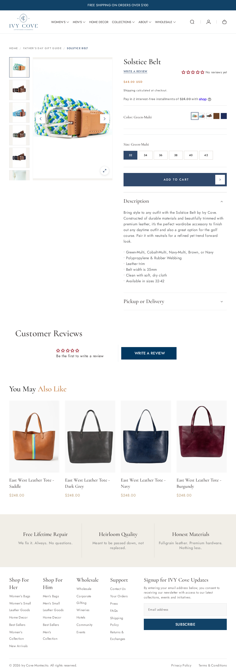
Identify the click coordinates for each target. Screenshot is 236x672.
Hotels (81, 617)
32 (130, 155)
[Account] (208, 22)
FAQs (114, 610)
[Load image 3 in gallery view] (19, 112)
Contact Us (118, 588)
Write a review (150, 353)
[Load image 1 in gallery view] (19, 67)
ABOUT (143, 22)
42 (206, 155)
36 (160, 155)
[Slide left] (40, 118)
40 (191, 155)
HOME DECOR (98, 22)
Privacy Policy (181, 665)
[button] (192, 22)
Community (85, 624)
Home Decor (18, 617)
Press (114, 603)
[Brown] (216, 116)
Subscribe (185, 624)
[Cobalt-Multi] (202, 116)
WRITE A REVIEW (135, 71)
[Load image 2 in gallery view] (19, 90)
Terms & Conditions (213, 665)
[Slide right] (104, 118)
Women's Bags (19, 596)
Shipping (130, 90)
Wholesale (84, 588)
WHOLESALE (163, 22)
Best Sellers (17, 624)
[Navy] (224, 116)
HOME (13, 48)
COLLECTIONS (121, 22)
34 (145, 155)
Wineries (83, 610)
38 (175, 155)
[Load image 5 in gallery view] (19, 158)
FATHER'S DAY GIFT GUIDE (42, 48)
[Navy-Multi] (209, 116)
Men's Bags (51, 596)
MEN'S (77, 22)
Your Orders (119, 596)
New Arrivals (18, 646)
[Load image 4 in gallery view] (19, 135)
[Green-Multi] (195, 116)
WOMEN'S (58, 22)
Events (81, 632)
